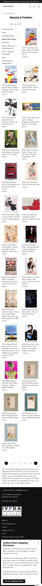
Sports (4, 57)
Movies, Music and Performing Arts (8, 47)
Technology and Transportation (7, 62)
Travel (4, 32)
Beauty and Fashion (9, 39)
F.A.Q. (4, 534)
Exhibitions (5, 42)
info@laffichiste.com (22, 490)
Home (3, 13)
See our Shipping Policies (14, 581)
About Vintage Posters (9, 524)
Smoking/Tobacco (8, 36)
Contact (4, 527)
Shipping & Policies (8, 530)
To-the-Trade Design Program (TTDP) (13, 537)
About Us (5, 520)
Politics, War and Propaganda (8, 53)
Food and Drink (7, 29)
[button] (38, 585)
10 (30, 463)
